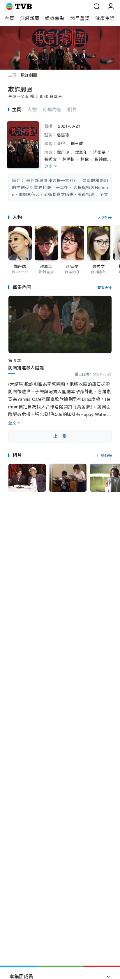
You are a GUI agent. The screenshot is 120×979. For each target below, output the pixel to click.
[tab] (17, 109)
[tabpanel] (60, 159)
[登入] (110, 6)
